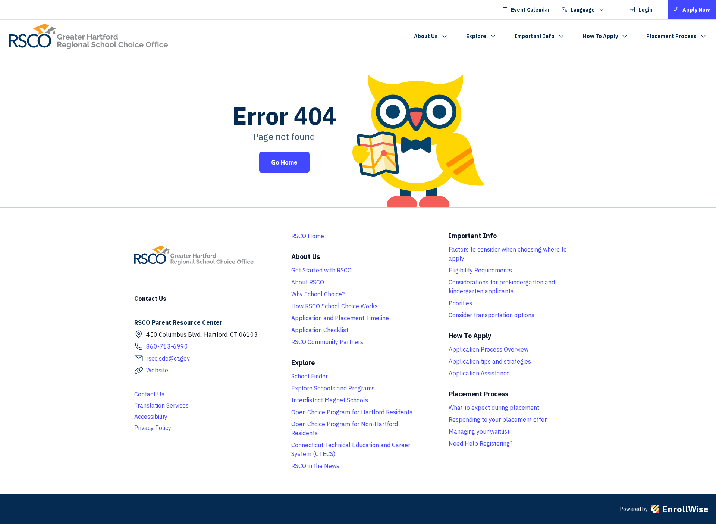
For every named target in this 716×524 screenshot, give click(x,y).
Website (157, 370)
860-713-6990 (167, 346)
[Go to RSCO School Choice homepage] (88, 36)
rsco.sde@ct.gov (168, 358)
